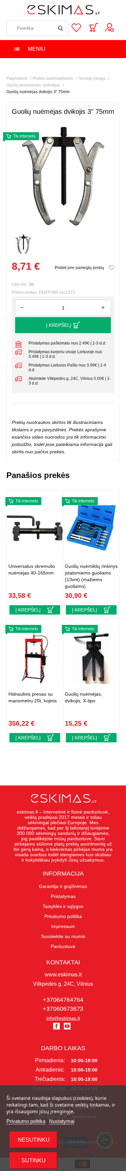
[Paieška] (60, 28)
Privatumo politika (25, 1121)
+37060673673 (63, 1008)
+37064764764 (63, 999)
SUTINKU (34, 1160)
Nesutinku (34, 1140)
